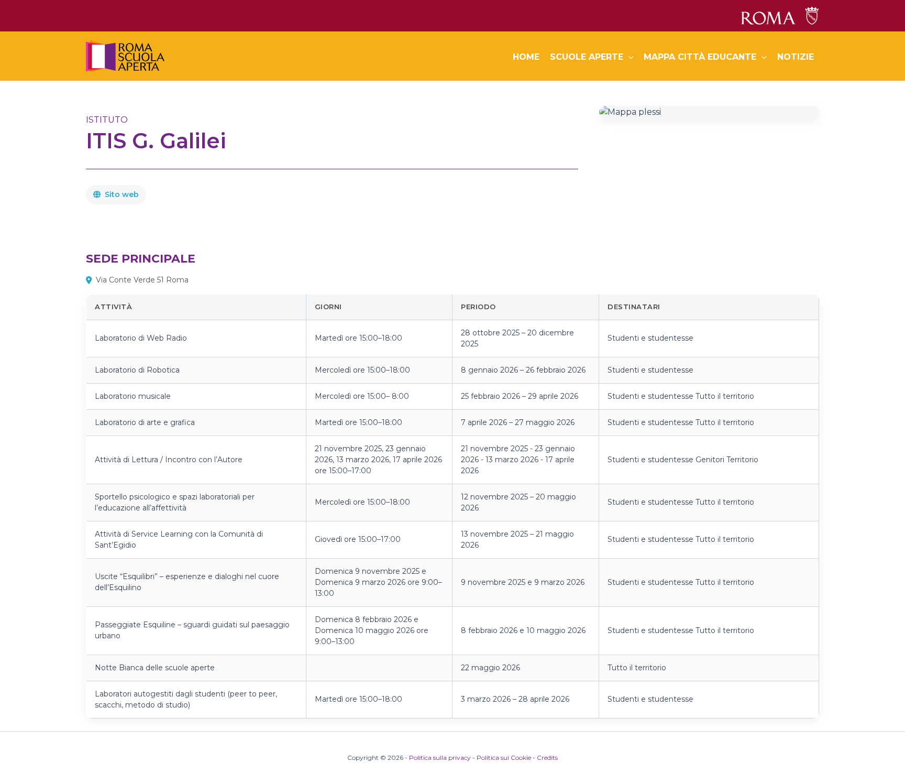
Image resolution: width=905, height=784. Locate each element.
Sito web (122, 194)
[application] (628, 57)
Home (526, 57)
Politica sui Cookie (504, 757)
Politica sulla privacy (440, 757)
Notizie (795, 57)
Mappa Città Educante (700, 57)
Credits (547, 757)
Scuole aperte (586, 57)
